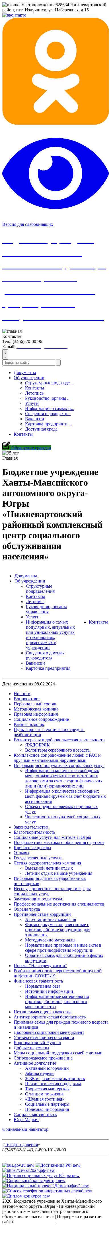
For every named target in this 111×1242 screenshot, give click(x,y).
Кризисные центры (32, 847)
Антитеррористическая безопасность (50, 1016)
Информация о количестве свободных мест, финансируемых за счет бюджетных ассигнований (65, 796)
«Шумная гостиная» (44, 1099)
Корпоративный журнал (37, 1042)
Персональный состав (35, 703)
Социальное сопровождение (41, 719)
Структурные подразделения (40, 589)
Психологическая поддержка (53, 1083)
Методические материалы (50, 939)
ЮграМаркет (26, 1119)
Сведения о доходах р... (48, 413)
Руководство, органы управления (46, 609)
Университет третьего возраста (44, 1037)
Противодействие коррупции (42, 914)
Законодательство (31, 827)
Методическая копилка (36, 709)
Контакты (34, 387)
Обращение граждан (30, 447)
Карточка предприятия (48, 668)
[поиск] (58, 363)
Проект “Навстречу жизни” (40, 965)
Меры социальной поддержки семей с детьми (58, 1052)
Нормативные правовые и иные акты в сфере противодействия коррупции (63, 948)
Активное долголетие (35, 1063)
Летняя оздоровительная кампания (47, 863)
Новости (22, 693)
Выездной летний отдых (49, 868)
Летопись (34, 393)
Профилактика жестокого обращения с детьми (59, 842)
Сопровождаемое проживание (43, 1058)
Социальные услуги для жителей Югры (52, 837)
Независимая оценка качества (42, 1011)
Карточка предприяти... (48, 423)
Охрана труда (27, 909)
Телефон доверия (21, 1144)
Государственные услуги (38, 857)
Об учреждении (29, 377)
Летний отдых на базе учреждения (58, 873)
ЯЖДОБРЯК (37, 744)
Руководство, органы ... (48, 398)
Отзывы (21, 852)
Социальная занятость (35, 1114)
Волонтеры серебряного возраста (57, 750)
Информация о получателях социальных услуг (59, 765)
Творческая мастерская (47, 1088)
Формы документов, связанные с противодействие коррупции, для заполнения (57, 929)
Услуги (32, 403)
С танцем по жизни (44, 1093)
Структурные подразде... (49, 382)
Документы (25, 372)
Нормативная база (42, 986)
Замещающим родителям (38, 898)
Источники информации (49, 991)
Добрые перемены (31, 1047)
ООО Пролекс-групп (34, 1221)
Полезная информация (47, 1109)
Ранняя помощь (29, 724)
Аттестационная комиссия (50, 919)
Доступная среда (41, 429)
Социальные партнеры (47, 1104)
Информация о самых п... (49, 408)
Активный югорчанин (47, 1068)
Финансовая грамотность (38, 981)
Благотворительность (34, 832)
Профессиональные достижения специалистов (59, 904)
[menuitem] (61, 403)
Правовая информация (36, 714)
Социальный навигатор (25, 1129)
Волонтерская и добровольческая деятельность (59, 739)
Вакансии (34, 418)
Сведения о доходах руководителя (45, 655)
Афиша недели (39, 1073)
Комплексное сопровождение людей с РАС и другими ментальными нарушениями (57, 758)
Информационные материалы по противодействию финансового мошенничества (57, 1001)
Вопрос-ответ (27, 698)
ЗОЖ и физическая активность (55, 1078)
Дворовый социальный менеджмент (49, 1032)
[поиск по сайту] (5, 354)
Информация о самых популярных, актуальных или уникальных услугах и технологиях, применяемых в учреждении (50, 635)
